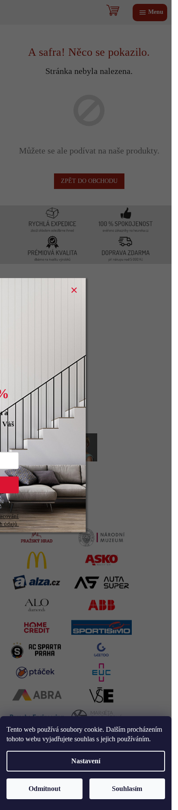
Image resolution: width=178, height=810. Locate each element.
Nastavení (85, 761)
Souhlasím (127, 788)
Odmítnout (44, 788)
